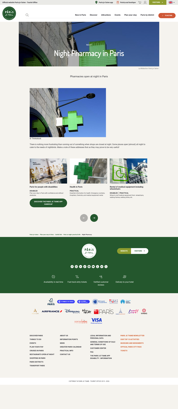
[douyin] (97, 266)
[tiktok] (84, 266)
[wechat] (93, 266)
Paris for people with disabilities (44, 187)
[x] (106, 266)
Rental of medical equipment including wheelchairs (126, 188)
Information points (69, 339)
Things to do (35, 339)
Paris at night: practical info (72, 234)
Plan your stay (36, 347)
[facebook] (72, 266)
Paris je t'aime (34, 234)
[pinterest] (89, 266)
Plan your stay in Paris (47, 234)
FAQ (91, 352)
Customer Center (98, 348)
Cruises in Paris (37, 351)
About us (64, 336)
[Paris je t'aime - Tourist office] (9, 13)
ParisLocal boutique (128, 2)
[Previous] (84, 218)
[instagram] (76, 266)
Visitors (138, 251)
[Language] (172, 2)
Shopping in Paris (37, 358)
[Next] (94, 218)
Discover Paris (36, 336)
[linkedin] (80, 266)
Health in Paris (76, 187)
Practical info (66, 351)
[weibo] (101, 266)
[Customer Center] (145, 2)
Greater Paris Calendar (70, 347)
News (62, 343)
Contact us (65, 354)
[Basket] (139, 2)
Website (124, 251)
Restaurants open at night (42, 354)
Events (33, 343)
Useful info (58, 234)
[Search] (27, 15)
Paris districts (36, 362)
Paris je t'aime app (106, 2)
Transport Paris (37, 366)
